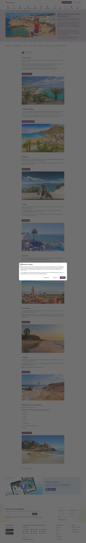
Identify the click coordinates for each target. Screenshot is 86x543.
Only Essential (46, 277)
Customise (55, 277)
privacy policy (23, 270)
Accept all (63, 277)
